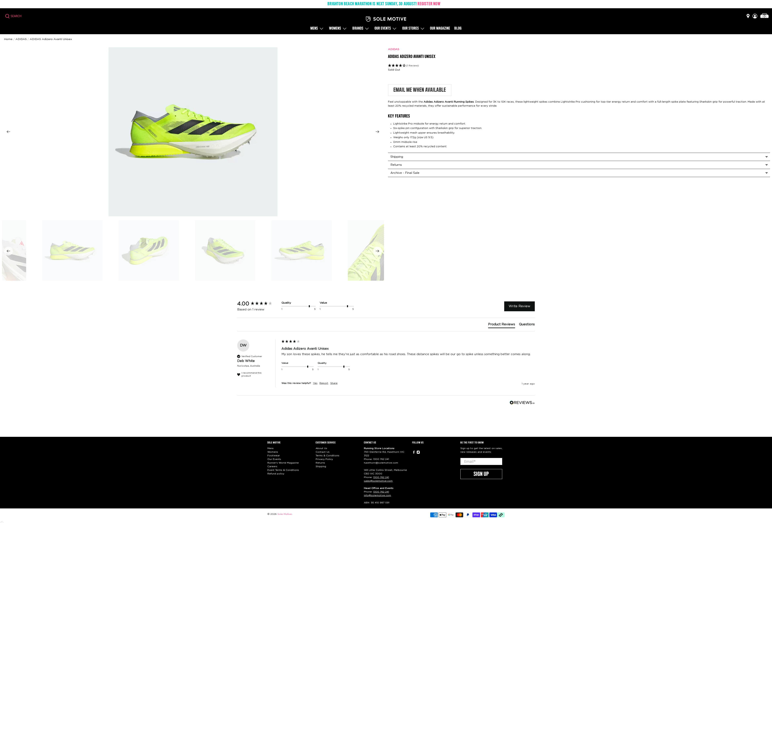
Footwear (273, 455)
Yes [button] (315, 383)
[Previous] (8, 131)
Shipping (321, 466)
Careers (272, 466)
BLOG (458, 28)
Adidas (21, 39)
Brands (357, 28)
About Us (321, 448)
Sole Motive (284, 514)
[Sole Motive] (386, 19)
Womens (335, 28)
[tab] (579, 157)
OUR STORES (410, 28)
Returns (320, 463)
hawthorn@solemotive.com (381, 463)
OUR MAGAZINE (440, 28)
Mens (314, 28)
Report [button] (323, 383)
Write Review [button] (519, 306)
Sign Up (481, 474)
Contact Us (323, 452)
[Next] (377, 131)
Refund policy (275, 473)
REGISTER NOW (429, 4)
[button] (579, 65)
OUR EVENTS (383, 28)
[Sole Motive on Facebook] (414, 453)
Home (8, 39)
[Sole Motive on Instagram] (418, 453)
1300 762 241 (381, 459)
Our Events (274, 459)
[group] (258, 303)
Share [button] (334, 383)
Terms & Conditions (327, 455)
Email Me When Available (419, 90)
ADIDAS (393, 49)
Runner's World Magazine (283, 463)
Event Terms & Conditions (283, 470)
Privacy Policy (324, 459)
